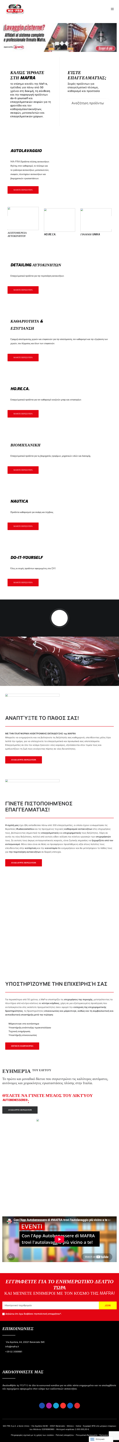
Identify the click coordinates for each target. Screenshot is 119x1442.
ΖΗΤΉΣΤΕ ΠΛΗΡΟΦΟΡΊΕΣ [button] (22, 1046)
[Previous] (5, 229)
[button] (112, 9)
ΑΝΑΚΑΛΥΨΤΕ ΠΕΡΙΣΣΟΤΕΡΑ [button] (23, 760)
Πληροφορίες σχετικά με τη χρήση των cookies (32, 1435)
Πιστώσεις (103, 1435)
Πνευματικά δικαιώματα (86, 1435)
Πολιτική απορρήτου (65, 1435)
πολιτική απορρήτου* (49, 1313)
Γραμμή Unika (17, 234)
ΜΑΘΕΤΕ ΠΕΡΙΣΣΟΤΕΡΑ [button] (23, 190)
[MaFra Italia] (15, 9)
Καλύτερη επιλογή (57, 234)
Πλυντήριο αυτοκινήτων (89, 234)
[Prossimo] (113, 229)
